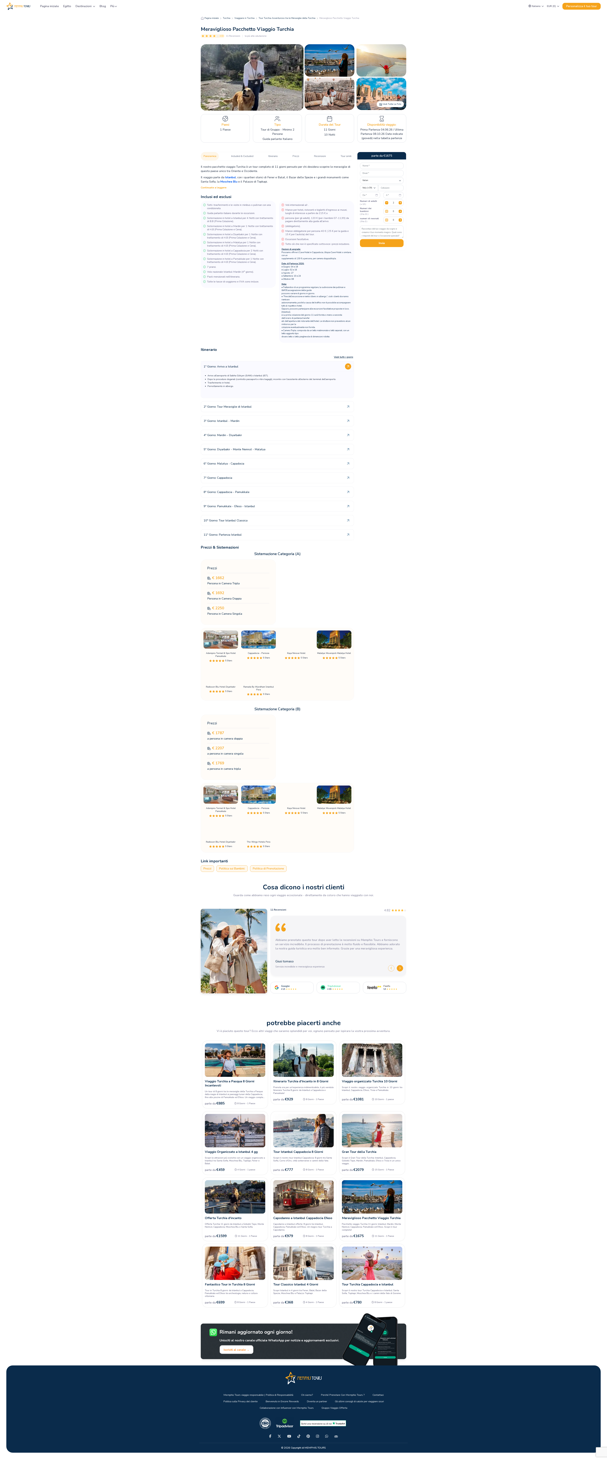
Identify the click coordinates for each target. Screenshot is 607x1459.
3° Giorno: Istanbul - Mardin (221, 421)
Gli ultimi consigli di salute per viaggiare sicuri (359, 1401)
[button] (536, 6)
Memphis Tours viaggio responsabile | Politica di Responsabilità (258, 1395)
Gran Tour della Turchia (359, 1152)
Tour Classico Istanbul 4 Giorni (295, 1284)
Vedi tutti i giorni (343, 357)
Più (112, 6)
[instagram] (317, 1436)
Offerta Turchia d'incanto (223, 1218)
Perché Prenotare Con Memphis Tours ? (343, 1395)
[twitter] (279, 1436)
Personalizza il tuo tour (581, 6)
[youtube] (289, 1436)
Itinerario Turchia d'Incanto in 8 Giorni (300, 1081)
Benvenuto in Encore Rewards (282, 1401)
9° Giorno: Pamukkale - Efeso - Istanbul (229, 506)
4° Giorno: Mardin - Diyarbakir (223, 435)
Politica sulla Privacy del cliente (240, 1401)
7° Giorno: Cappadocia (218, 478)
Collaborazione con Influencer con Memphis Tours (287, 1408)
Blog (103, 6)
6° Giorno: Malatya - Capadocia (224, 463)
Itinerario (273, 156)
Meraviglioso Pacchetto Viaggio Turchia (371, 1218)
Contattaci (378, 1395)
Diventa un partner (317, 1401)
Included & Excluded (242, 156)
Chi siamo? (307, 1395)
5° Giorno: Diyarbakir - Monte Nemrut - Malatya (234, 449)
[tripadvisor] (336, 1436)
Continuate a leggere (214, 187)
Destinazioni (84, 6)
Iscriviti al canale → (236, 1350)
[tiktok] (298, 1436)
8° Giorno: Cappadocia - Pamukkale (226, 492)
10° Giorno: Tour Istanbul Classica (226, 520)
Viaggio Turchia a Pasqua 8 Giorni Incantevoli (229, 1083)
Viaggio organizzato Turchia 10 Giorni (369, 1081)
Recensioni (320, 156)
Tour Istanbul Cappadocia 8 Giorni (298, 1152)
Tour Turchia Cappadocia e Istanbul (367, 1284)
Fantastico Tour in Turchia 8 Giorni (230, 1284)
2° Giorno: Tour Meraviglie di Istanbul (228, 407)
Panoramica (209, 156)
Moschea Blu (228, 182)
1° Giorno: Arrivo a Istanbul (221, 366)
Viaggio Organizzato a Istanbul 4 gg (231, 1152)
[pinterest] (308, 1436)
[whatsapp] (326, 1436)
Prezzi (295, 156)
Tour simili (346, 156)
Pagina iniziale (49, 6)
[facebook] (270, 1436)
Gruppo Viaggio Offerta (334, 1408)
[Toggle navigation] (34, 6)
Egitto (67, 6)
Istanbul (230, 177)
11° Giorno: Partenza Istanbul (223, 535)
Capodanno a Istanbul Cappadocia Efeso (302, 1218)
